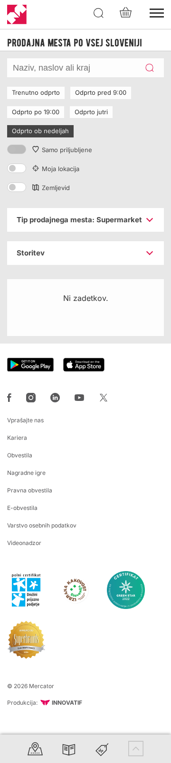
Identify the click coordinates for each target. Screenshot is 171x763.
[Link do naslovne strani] (17, 14)
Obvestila (19, 455)
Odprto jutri (91, 112)
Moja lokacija (60, 169)
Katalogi (68, 748)
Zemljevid (56, 187)
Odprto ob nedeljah (40, 131)
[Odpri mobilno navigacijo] (157, 12)
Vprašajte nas (25, 420)
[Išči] (99, 13)
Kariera (17, 437)
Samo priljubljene (67, 150)
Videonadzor (24, 542)
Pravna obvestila (29, 490)
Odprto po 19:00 (35, 112)
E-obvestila (22, 507)
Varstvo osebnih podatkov (41, 525)
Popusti (102, 748)
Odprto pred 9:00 (100, 92)
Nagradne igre (26, 472)
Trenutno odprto (36, 92)
